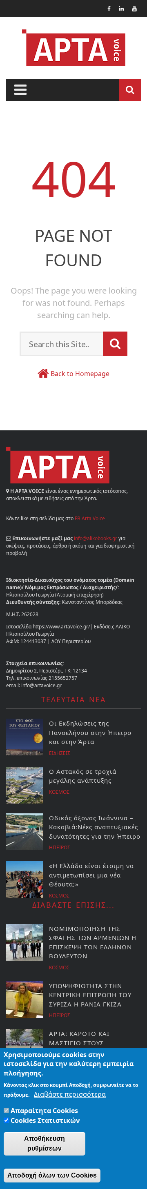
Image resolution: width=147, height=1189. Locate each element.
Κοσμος (59, 791)
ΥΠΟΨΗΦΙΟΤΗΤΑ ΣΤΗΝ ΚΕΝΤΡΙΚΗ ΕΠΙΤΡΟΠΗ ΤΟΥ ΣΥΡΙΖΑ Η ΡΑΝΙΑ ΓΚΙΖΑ (90, 995)
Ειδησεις (59, 753)
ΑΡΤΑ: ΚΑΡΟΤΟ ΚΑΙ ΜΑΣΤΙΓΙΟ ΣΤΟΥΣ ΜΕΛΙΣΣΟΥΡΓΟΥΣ (79, 1042)
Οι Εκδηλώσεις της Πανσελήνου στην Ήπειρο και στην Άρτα (91, 732)
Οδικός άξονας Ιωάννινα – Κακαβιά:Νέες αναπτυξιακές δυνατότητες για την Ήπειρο (94, 827)
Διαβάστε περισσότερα (70, 1094)
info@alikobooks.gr (95, 538)
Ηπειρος (59, 847)
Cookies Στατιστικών (45, 1120)
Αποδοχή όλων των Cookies (52, 1175)
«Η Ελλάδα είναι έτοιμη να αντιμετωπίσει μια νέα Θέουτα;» (91, 875)
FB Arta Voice (90, 518)
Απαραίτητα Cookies (44, 1110)
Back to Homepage (80, 373)
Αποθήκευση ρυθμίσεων (44, 1143)
